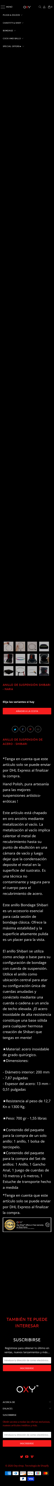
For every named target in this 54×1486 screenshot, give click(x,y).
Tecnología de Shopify (37, 1465)
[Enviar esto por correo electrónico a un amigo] (38, 729)
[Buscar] (40, 7)
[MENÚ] (1, 7)
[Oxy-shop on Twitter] (22, 1456)
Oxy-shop (19, 1465)
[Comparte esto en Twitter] (15, 729)
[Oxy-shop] (27, 7)
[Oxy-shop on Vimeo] (32, 1456)
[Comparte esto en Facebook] (23, 729)
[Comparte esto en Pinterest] (30, 729)
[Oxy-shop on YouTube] (27, 1456)
